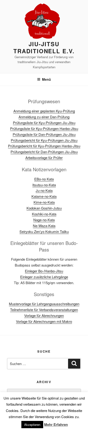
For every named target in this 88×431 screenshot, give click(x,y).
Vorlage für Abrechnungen (44, 315)
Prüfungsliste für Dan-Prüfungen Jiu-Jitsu (44, 134)
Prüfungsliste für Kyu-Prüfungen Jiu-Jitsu (44, 122)
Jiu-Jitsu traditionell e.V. (44, 47)
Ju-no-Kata (44, 190)
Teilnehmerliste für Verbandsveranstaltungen (44, 309)
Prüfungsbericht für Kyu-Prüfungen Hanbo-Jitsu (44, 145)
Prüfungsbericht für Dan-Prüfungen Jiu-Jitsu (44, 151)
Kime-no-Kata (44, 202)
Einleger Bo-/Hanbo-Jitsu (44, 270)
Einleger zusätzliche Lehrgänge (44, 276)
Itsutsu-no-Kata (44, 184)
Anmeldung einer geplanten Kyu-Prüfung (44, 110)
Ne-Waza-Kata (44, 225)
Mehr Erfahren (56, 424)
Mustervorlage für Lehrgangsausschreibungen (44, 303)
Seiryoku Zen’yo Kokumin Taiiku (44, 231)
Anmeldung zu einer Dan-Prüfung (44, 116)
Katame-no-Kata (44, 196)
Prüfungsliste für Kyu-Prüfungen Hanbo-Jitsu (44, 128)
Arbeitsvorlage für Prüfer (44, 157)
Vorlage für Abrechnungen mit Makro (44, 321)
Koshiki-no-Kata (44, 213)
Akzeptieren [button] (32, 424)
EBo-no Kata (44, 178)
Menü (46, 79)
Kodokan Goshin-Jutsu (44, 208)
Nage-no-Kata (44, 219)
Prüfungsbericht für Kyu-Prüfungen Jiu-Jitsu (44, 140)
